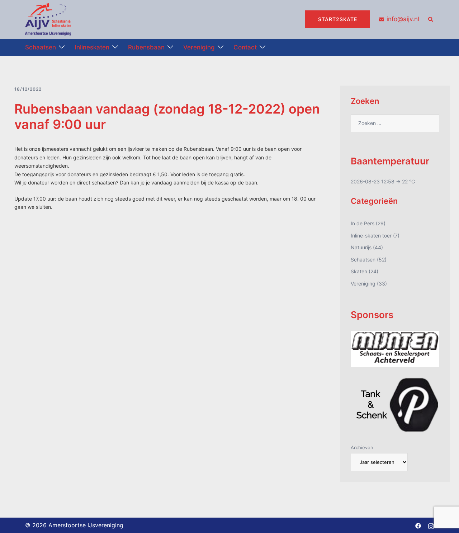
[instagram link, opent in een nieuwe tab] (431, 525)
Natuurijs (361, 247)
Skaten (359, 271)
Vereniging (199, 47)
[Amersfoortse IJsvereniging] (48, 19)
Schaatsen (40, 47)
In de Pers (362, 223)
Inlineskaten (92, 47)
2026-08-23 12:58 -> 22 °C (383, 181)
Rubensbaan (146, 47)
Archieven (362, 447)
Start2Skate (337, 19)
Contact (245, 47)
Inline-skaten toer (371, 235)
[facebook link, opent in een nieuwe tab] (418, 525)
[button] (431, 19)
